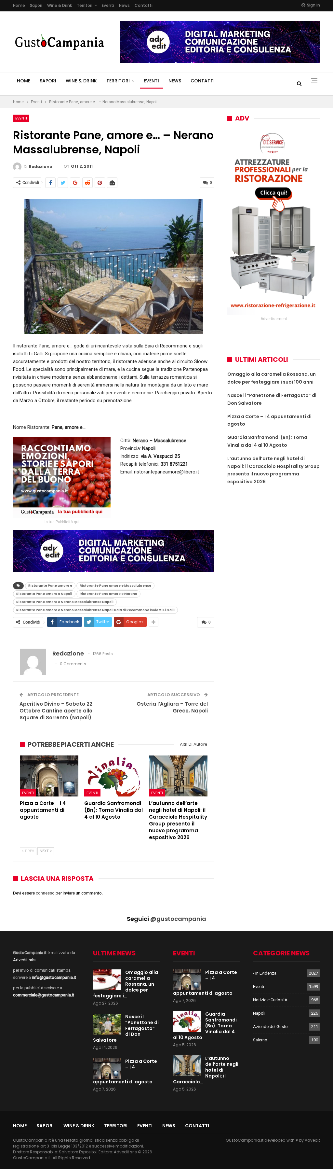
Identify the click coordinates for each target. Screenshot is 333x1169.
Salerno (260, 1039)
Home (19, 5)
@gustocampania (178, 919)
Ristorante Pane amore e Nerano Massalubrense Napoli (64, 601)
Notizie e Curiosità (270, 999)
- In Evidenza (264, 973)
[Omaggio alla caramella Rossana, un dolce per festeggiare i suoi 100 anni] (107, 979)
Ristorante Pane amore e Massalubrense (115, 585)
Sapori (36, 5)
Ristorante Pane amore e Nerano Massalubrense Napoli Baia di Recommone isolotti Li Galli (95, 610)
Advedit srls (24, 959)
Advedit (312, 1140)
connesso (45, 893)
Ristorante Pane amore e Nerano (108, 593)
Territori (84, 5)
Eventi (108, 5)
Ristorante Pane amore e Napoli (44, 593)
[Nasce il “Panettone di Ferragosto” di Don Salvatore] (107, 1024)
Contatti (144, 5)
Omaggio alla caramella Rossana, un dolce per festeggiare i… (125, 984)
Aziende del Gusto (270, 1026)
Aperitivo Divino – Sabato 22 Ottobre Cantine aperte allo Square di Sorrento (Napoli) (56, 710)
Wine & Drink (59, 5)
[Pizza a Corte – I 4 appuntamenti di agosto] (49, 775)
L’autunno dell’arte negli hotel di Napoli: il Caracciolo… (205, 1070)
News (124, 5)
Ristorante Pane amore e (50, 585)
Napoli (259, 1013)
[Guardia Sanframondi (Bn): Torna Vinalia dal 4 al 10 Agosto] (113, 775)
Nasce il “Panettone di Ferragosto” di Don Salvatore (126, 1028)
